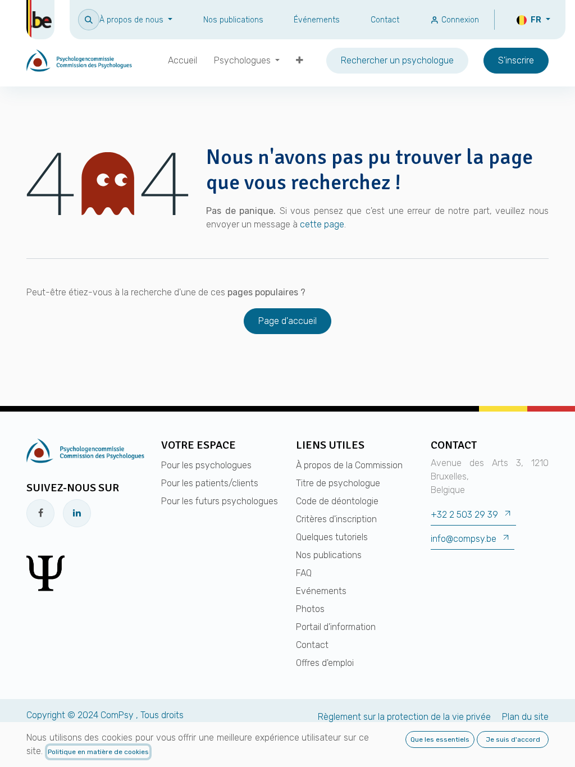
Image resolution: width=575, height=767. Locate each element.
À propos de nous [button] (132, 20)
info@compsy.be (463, 538)
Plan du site (525, 716)
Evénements (321, 591)
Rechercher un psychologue (397, 60)
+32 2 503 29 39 (464, 514)
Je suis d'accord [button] (513, 739)
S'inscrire (516, 60)
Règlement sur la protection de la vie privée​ (404, 716)
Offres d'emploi (325, 663)
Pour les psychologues (206, 465)
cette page (322, 224)
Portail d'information (336, 627)
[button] (88, 19)
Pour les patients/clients (209, 483)
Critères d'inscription (336, 519)
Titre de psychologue (338, 483)
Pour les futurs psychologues (219, 501)
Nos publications (233, 20)
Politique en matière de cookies (98, 752)
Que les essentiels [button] (439, 739)
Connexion (459, 20)
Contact (385, 20)
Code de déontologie (337, 501)
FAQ (304, 573)
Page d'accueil (287, 321)
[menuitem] (182, 60)
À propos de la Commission (349, 465)
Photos (310, 609)
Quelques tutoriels (332, 537)
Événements (317, 20)
